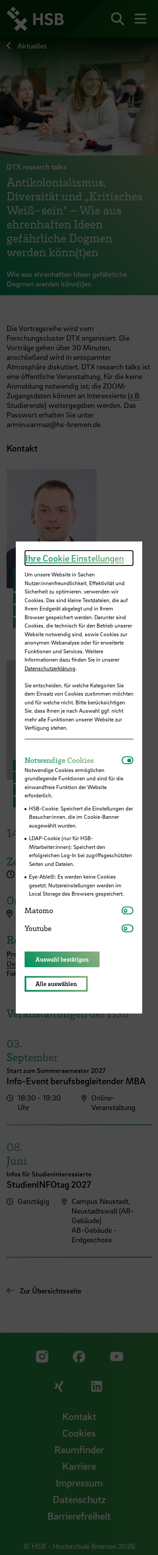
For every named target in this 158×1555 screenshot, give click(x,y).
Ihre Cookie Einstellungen (74, 558)
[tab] (73, 760)
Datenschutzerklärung (50, 668)
